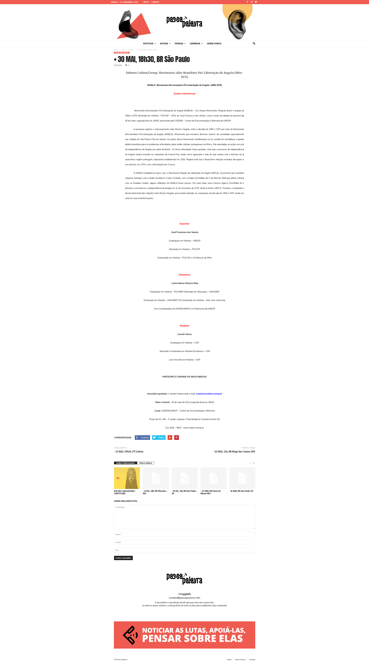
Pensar (179, 43)
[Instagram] (251, 2)
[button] (254, 43)
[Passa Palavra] (184, 22)
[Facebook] (247, 2)
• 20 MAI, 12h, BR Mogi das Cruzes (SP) (234, 451)
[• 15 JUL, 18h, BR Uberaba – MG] (156, 478)
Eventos (131, 50)
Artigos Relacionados (125, 463)
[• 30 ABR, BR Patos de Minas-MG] (213, 478)
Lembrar (195, 43)
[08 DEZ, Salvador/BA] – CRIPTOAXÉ (125, 492)
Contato (155, 2)
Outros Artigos (145, 463)
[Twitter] (256, 2)
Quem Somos (214, 43)
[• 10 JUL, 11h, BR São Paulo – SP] (185, 478)
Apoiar (164, 43)
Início (146, 2)
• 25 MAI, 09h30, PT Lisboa (128, 451)
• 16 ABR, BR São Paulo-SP (241, 491)
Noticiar (148, 43)
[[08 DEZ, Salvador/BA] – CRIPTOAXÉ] (127, 478)
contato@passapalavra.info (184, 597)
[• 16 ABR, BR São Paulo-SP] (242, 478)
